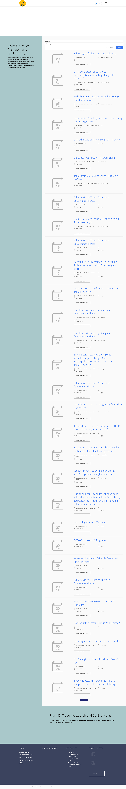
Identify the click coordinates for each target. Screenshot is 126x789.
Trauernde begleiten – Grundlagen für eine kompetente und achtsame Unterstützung (94, 682)
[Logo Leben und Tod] (50, 754)
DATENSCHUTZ (73, 758)
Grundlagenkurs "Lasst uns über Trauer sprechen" (98, 641)
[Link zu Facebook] (104, 786)
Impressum (43, 786)
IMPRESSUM (72, 757)
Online (102, 207)
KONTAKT (71, 753)
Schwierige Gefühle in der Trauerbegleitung (95, 53)
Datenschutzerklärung (50, 786)
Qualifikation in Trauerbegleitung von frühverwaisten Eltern (92, 311)
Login (99, 3)
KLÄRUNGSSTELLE (73, 755)
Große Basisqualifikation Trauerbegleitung (94, 157)
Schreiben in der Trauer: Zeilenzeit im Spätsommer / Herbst (92, 199)
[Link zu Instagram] (106, 786)
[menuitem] (105, 3)
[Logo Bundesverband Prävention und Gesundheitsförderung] (50, 763)
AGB (69, 760)
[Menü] (105, 3)
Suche (119, 47)
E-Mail (21, 763)
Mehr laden (84, 700)
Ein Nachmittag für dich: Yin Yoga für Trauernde (97, 139)
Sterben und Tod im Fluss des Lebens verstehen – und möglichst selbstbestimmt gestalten (97, 449)
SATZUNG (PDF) (73, 762)
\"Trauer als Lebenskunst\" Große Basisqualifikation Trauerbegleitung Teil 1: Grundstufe (94, 75)
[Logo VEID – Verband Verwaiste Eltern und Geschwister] (50, 771)
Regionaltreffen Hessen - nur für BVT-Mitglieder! (97, 623)
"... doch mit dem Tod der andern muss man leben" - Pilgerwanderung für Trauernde (95, 472)
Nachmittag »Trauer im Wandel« (89, 522)
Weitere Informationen (82, 64)
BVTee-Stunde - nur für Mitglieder (90, 540)
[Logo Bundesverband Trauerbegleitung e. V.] (22, 3)
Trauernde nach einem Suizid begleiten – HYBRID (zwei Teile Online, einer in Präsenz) (97, 427)
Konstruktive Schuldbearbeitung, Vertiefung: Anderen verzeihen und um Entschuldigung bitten (95, 265)
